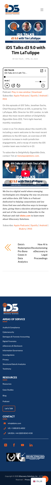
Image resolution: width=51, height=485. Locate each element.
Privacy (6, 360)
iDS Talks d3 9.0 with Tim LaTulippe (25, 50)
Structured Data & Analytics (14, 364)
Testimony (7, 369)
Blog (5, 396)
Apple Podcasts (21, 95)
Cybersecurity (8, 332)
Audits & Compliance (11, 327)
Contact (9, 416)
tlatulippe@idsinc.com (28, 156)
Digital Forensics (9, 341)
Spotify (34, 95)
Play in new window (21, 92)
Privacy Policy (30, 480)
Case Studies (8, 390)
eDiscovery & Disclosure (12, 346)
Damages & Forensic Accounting (16, 337)
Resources (10, 377)
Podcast (6, 401)
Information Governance (13, 350)
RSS (5, 99)
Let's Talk (9, 408)
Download (37, 92)
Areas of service (14, 319)
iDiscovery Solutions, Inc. (28, 476)
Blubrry (22, 229)
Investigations (8, 355)
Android (43, 95)
